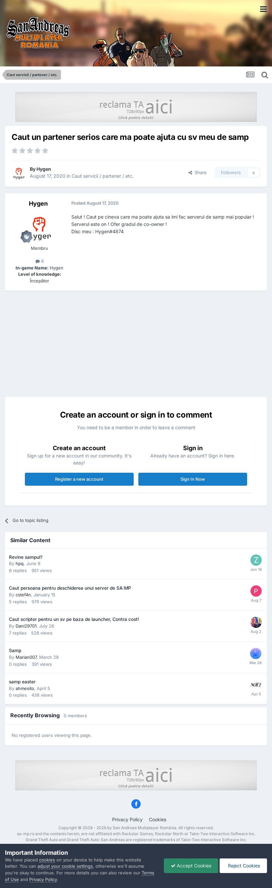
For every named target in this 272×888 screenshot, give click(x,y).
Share (199, 172)
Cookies (157, 819)
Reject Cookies (243, 865)
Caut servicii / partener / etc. (103, 176)
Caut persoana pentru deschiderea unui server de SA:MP (70, 588)
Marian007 (26, 657)
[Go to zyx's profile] (256, 560)
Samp (15, 650)
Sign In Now (192, 479)
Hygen (43, 169)
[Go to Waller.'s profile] (256, 622)
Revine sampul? (25, 557)
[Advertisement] (136, 343)
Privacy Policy (127, 819)
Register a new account (79, 479)
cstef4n (23, 594)
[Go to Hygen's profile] (19, 172)
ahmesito (25, 688)
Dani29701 (26, 626)
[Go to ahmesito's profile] (256, 684)
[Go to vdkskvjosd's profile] (256, 591)
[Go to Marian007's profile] (255, 653)
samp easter (22, 681)
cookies (47, 859)
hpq (20, 563)
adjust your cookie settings (65, 866)
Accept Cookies (193, 865)
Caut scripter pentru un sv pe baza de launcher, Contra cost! (74, 619)
